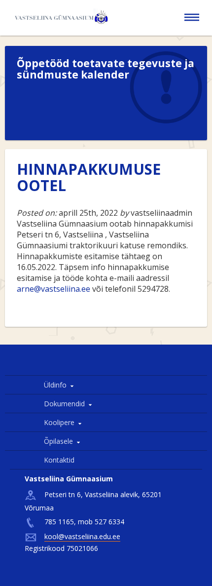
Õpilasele (58, 441)
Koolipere (59, 422)
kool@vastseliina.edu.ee (82, 536)
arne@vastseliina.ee (53, 288)
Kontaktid (59, 460)
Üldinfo (55, 385)
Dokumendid (64, 403)
